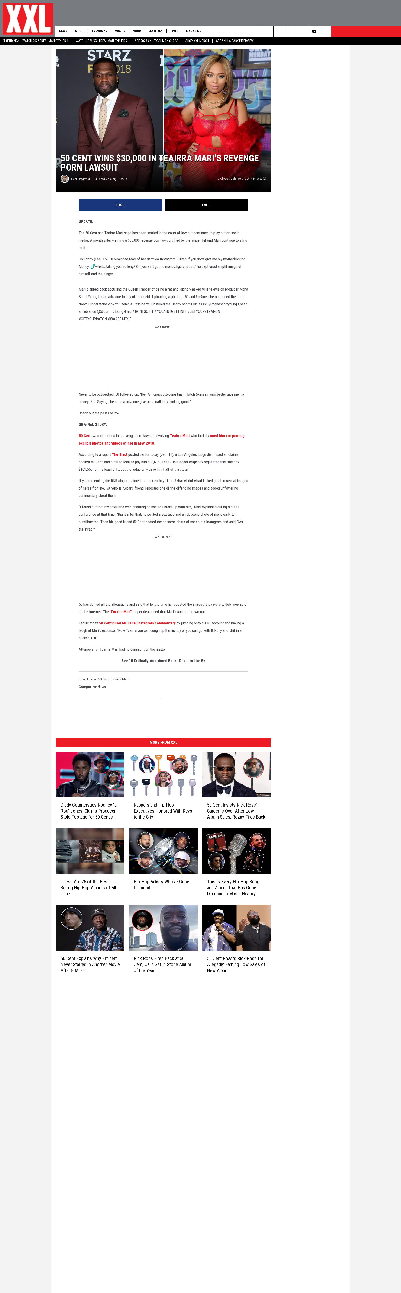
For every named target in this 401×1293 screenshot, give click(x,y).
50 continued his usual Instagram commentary (137, 623)
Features (156, 31)
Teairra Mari (180, 435)
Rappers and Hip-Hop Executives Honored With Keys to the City (163, 811)
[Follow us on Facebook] (325, 31)
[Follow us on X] (302, 31)
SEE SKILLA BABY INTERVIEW (235, 41)
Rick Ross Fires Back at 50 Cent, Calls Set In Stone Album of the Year (162, 964)
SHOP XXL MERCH (197, 41)
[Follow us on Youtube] (314, 31)
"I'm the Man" (121, 611)
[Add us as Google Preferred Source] (279, 31)
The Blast (119, 454)
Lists (174, 31)
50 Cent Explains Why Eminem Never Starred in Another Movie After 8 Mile (90, 964)
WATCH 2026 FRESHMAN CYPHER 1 (45, 41)
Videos (120, 31)
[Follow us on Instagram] (291, 31)
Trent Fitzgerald (80, 179)
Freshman (99, 31)
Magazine (193, 31)
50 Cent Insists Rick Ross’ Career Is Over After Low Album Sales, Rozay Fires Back (236, 811)
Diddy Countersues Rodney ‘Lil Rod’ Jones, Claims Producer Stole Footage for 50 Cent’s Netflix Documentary (90, 811)
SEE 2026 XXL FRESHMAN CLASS (156, 41)
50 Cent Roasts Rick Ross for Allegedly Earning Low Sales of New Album (236, 964)
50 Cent (85, 435)
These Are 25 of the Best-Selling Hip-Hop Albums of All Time (88, 887)
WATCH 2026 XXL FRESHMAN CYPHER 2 (102, 41)
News (63, 31)
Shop (137, 31)
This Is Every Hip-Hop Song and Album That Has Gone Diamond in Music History (233, 887)
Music (79, 31)
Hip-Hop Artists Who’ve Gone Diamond (161, 884)
